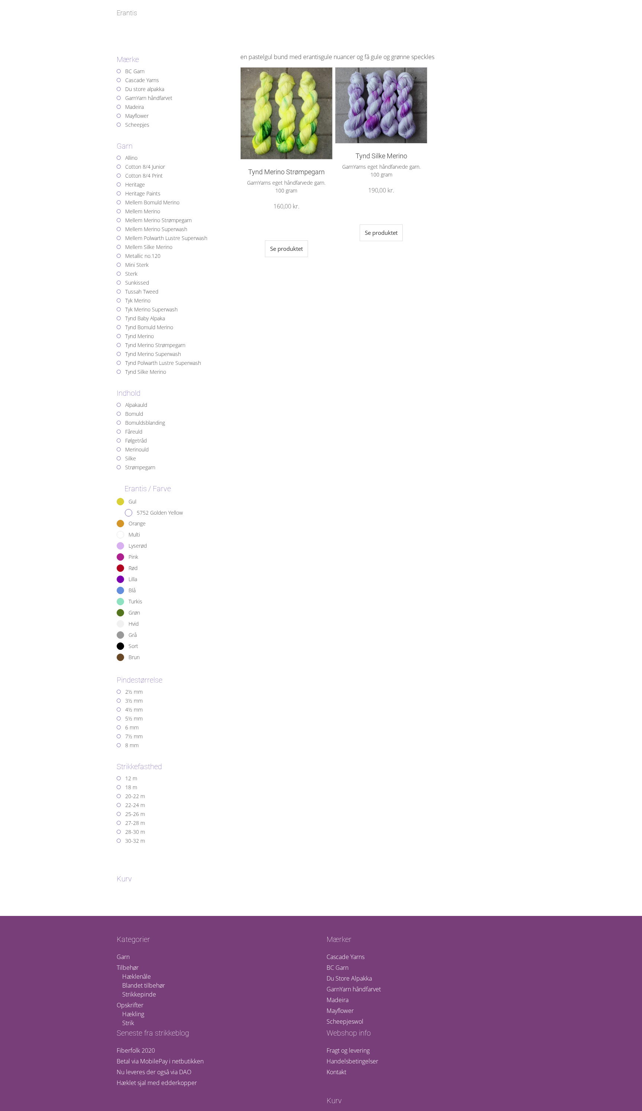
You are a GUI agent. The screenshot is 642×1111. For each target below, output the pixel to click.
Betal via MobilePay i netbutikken (160, 1061)
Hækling (133, 1014)
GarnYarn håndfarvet (354, 989)
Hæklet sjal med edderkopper (157, 1083)
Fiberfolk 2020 (136, 1050)
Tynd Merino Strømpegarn (286, 172)
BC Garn (337, 967)
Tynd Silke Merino (381, 156)
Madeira (337, 1000)
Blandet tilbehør (143, 985)
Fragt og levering (348, 1050)
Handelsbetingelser (352, 1061)
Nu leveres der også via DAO (154, 1072)
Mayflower (340, 1011)
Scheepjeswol (345, 1021)
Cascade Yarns (345, 957)
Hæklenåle (136, 976)
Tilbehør (128, 967)
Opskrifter (130, 1005)
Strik (128, 1023)
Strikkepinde (139, 994)
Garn (123, 957)
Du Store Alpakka (349, 978)
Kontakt (336, 1072)
